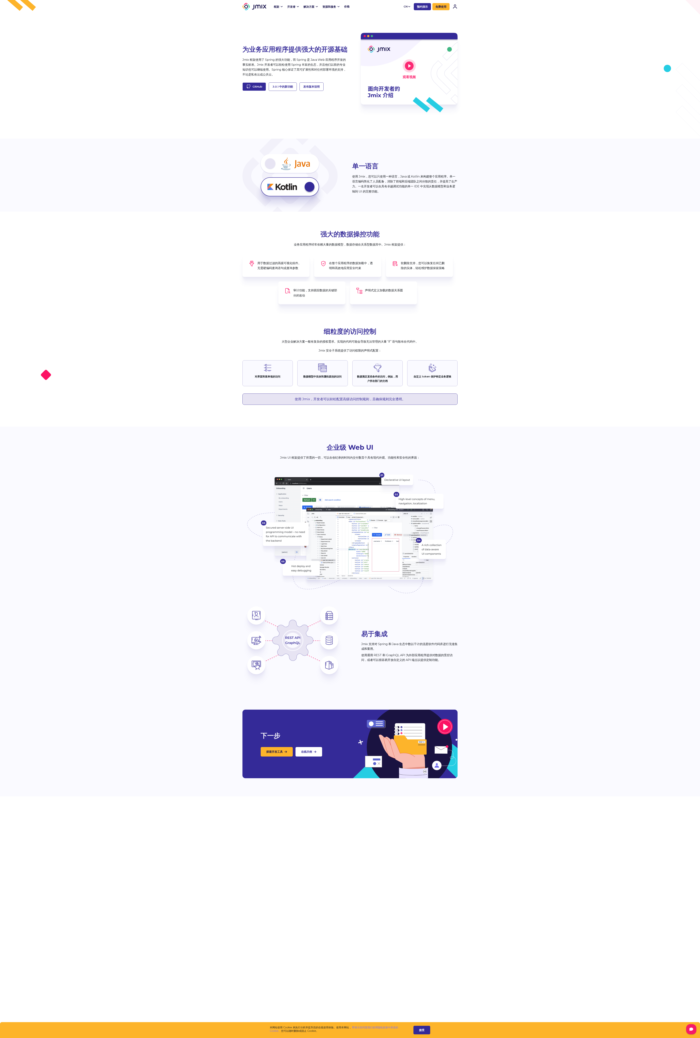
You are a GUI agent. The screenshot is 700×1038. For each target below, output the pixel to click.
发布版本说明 (311, 86)
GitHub (257, 86)
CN (406, 6)
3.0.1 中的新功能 (283, 86)
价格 (347, 6)
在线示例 (306, 751)
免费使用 (440, 6)
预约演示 (422, 6)
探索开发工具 (274, 751)
